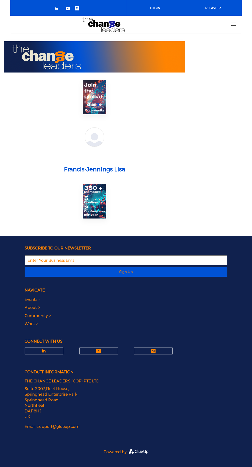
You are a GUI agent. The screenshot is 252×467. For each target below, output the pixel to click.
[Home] (103, 24)
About (31, 307)
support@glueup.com (58, 426)
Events (31, 299)
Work (30, 323)
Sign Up (126, 272)
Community (36, 315)
